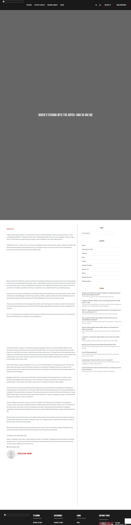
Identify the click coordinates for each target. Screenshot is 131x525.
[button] (96, 5)
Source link (10, 229)
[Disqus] (41, 482)
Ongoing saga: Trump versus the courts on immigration (97, 360)
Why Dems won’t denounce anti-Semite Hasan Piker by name (99, 344)
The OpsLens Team (87, 249)
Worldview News (86, 281)
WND (102, 288)
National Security (52, 5)
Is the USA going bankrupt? (89, 352)
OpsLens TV (85, 269)
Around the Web (37, 523)
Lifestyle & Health (39, 5)
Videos (62, 5)
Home (83, 245)
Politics (84, 261)
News (83, 257)
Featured (29, 5)
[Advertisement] (41, 264)
